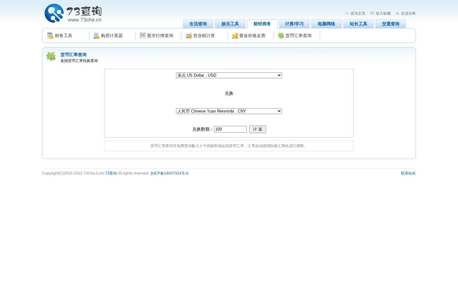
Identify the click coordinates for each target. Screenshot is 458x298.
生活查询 (198, 23)
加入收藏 (383, 13)
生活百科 (408, 13)
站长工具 (358, 23)
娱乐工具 (230, 23)
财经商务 (262, 23)
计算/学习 (294, 23)
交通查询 (390, 23)
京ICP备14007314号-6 (169, 173)
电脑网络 (326, 23)
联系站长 (408, 173)
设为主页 (358, 13)
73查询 (111, 173)
